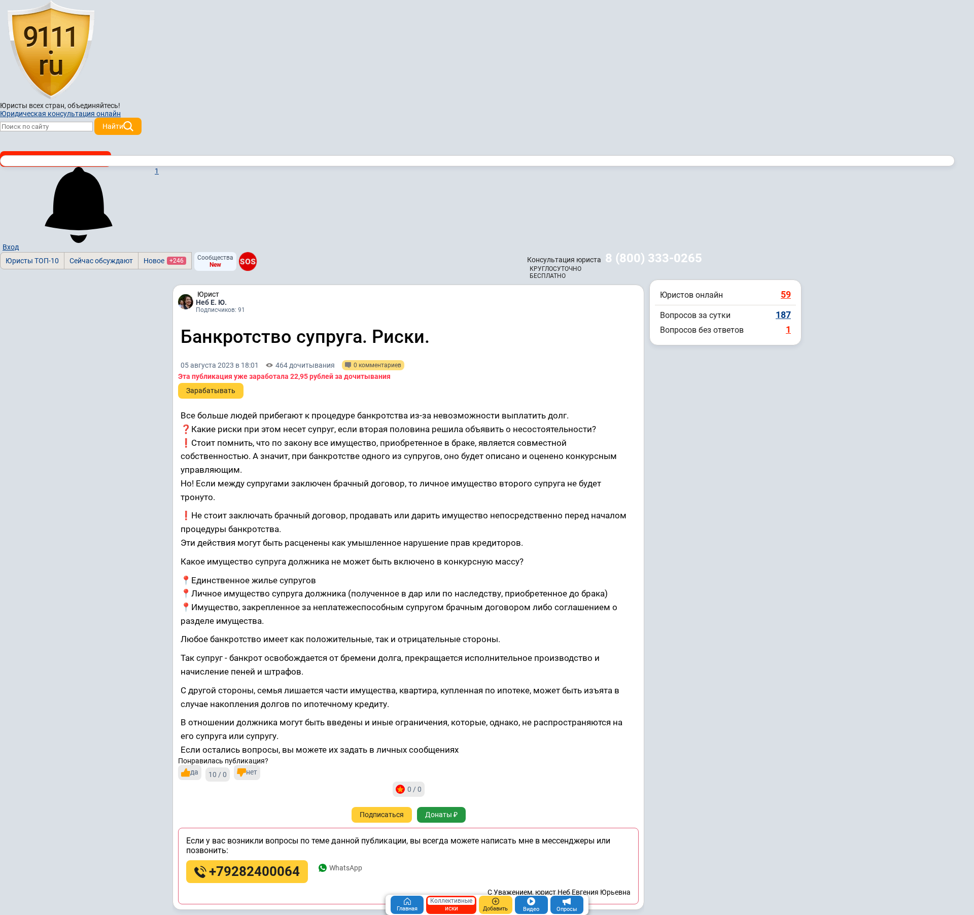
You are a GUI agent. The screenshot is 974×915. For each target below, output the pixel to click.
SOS (247, 261)
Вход (11, 247)
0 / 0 (414, 789)
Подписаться (382, 815)
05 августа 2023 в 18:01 (220, 365)
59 (786, 294)
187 (783, 314)
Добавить (495, 908)
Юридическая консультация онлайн (60, 114)
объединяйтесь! (93, 105)
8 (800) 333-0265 (653, 258)
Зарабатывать (210, 390)
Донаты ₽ (441, 815)
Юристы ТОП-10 (32, 261)
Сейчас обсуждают (101, 261)
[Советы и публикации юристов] (50, 50)
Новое (164, 261)
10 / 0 (217, 774)
